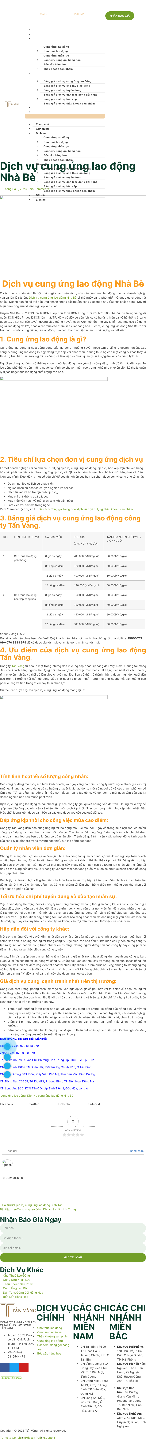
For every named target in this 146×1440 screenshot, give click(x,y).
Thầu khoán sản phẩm (58, 68)
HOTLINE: (79, 14)
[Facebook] (116, 115)
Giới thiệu (39, 34)
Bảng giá (38, 73)
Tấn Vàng (18, 666)
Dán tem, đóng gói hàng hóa (62, 59)
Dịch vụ (37, 38)
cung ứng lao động (13, 1095)
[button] (65, 116)
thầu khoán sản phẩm (118, 509)
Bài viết (37, 107)
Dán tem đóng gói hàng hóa (57, 509)
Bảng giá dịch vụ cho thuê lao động (67, 85)
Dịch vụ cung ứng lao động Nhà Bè (53, 297)
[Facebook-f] (5, 1367)
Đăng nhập (136, 1150)
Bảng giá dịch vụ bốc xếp (60, 98)
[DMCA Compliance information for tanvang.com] (11, 1379)
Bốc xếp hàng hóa (55, 64)
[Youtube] (127, 115)
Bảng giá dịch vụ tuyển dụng (62, 90)
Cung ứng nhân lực (56, 55)
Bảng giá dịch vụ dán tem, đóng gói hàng (71, 94)
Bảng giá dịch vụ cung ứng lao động (67, 81)
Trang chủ (39, 29)
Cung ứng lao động (56, 46)
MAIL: (43, 14)
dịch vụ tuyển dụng (90, 509)
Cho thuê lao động (56, 51)
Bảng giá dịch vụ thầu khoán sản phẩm (69, 103)
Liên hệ (37, 112)
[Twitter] (122, 115)
